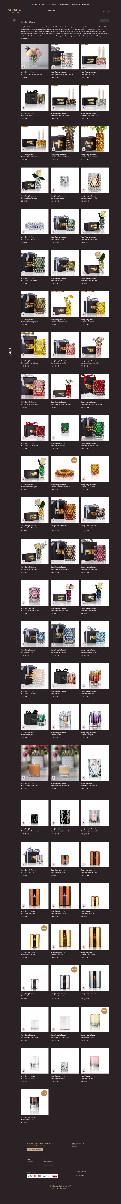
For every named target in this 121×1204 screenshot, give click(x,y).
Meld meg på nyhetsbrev (35, 1149)
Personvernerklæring (48, 1165)
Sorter (103, 21)
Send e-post (74, 1146)
